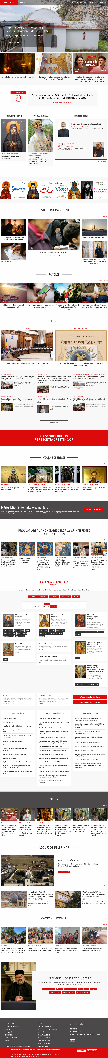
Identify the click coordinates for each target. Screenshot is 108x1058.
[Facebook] (88, 2)
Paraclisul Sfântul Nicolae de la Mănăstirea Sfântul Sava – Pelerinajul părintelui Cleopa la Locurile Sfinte (40, 895)
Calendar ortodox (54, 582)
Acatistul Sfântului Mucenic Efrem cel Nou (88, 743)
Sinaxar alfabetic (44, 1035)
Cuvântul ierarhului (40, 116)
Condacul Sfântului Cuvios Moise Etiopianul (52, 750)
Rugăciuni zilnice (18, 713)
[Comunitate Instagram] (101, 2)
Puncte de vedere (81, 116)
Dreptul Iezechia (21, 644)
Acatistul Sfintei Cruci (9, 758)
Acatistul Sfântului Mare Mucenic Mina (87, 760)
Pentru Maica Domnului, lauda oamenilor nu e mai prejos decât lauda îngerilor (94, 261)
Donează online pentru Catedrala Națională (85, 1034)
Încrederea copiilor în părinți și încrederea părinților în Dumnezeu (67, 307)
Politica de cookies (76, 1032)
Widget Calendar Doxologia (90, 697)
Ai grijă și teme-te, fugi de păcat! (93, 237)
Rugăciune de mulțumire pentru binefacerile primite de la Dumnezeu (17, 766)
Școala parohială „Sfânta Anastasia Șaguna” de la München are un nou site (89, 377)
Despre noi (73, 1029)
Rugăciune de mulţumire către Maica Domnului (17, 762)
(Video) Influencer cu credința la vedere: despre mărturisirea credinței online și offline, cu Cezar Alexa (90, 79)
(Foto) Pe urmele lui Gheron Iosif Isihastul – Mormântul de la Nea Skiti (27, 29)
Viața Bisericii (54, 457)
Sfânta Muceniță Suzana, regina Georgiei (93, 617)
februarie (28, 590)
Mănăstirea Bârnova (68, 860)
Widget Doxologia (44, 1043)
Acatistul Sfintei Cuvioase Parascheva (14, 754)
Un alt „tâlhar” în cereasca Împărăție (18, 77)
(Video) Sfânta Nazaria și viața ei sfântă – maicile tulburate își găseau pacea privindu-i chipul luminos (99, 565)
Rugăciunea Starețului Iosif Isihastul (50, 718)
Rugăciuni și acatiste (90, 713)
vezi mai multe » (102, 161)
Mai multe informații (32, 1056)
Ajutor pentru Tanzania (35, 945)
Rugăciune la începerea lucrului (13, 741)
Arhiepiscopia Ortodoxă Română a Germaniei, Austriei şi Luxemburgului (89, 374)
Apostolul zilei (8, 695)
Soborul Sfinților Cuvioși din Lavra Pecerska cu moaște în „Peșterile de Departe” (95, 668)
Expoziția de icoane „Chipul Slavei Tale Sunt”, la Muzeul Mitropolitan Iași (81, 364)
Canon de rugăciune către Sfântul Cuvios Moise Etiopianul (53, 732)
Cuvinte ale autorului (48, 989)
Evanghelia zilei (45, 695)
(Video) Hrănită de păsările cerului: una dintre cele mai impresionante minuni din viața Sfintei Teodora (63, 830)
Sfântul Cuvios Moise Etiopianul (58, 616)
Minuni (27, 630)
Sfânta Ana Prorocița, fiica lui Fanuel (95, 643)
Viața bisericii (10, 1024)
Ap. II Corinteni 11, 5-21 (8, 703)
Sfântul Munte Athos (8, 636)
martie (34, 590)
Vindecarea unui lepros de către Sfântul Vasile (93, 489)
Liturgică (8, 1032)
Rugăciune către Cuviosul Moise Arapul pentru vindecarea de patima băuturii (53, 776)
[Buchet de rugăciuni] (83, 2)
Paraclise (54, 597)
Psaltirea (5, 745)
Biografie (59, 989)
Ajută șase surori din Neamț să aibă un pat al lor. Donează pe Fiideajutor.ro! (66, 950)
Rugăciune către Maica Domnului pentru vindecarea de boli (87, 732)
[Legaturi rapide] (106, 2)
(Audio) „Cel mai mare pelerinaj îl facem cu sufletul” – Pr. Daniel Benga (81, 564)
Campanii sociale (54, 918)
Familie (54, 274)
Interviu (3, 823)
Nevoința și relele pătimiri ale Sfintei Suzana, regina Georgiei (54, 78)
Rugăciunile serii (8, 722)
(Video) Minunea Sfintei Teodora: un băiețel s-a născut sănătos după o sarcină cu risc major (44, 829)
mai (43, 590)
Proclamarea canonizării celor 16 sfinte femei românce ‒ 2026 (54, 532)
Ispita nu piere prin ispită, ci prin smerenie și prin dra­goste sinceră (94, 306)
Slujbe (76, 597)
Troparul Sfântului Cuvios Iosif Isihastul (51, 747)
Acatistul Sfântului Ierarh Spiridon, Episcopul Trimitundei (89, 738)
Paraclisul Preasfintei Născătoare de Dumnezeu (17, 726)
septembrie (62, 590)
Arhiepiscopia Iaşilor (80, 328)
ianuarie (21, 590)
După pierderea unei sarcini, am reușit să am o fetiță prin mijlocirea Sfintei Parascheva (40, 489)
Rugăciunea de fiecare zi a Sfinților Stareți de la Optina (17, 772)
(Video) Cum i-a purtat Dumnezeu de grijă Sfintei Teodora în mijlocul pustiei (81, 828)
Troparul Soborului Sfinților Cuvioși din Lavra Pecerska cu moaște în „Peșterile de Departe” (53, 742)
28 (18, 97)
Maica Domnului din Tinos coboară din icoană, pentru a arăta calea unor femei (67, 489)
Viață (22, 630)
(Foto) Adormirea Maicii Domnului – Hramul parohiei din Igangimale (40, 949)
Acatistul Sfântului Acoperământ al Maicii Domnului (15, 749)
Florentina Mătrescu (7, 557)
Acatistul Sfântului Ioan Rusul (84, 750)
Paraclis (11, 630)
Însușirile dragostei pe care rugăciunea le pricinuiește (14, 238)
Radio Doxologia (43, 1046)
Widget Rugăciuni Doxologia (90, 702)
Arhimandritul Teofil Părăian (63, 102)
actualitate (4, 945)
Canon (46, 630)
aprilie (39, 590)
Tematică (41, 1032)
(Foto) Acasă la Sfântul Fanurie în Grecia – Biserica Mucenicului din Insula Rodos (93, 895)
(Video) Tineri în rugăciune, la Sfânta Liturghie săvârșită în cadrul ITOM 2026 (17, 377)
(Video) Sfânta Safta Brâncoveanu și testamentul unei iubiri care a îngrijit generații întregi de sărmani (44, 565)
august (55, 590)
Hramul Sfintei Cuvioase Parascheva (17, 1046)
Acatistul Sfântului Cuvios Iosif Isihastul (51, 762)
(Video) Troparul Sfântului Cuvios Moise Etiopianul (51, 782)
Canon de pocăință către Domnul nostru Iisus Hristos (17, 731)
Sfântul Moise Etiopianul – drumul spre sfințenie (13, 489)
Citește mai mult (14, 42)
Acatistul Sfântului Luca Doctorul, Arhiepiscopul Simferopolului (90, 755)
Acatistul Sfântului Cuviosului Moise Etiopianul (53, 758)
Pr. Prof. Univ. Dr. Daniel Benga (79, 558)
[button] (23, 2)
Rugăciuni (65, 597)
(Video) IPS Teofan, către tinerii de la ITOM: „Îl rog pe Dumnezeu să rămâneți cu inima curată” (39, 161)
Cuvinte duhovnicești (54, 210)
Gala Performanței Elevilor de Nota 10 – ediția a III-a (27, 363)
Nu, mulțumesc (91, 1050)
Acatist (5, 630)
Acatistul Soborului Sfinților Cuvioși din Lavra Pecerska (53, 766)
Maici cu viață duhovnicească (48, 1029)
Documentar (5, 485)
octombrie (70, 590)
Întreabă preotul (11, 1038)
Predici (81, 989)
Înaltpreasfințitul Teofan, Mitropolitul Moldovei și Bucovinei (39, 154)
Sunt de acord (81, 1050)
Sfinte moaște (12, 633)
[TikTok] (95, 2)
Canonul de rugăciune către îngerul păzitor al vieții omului (17, 736)
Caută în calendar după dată (30, 607)
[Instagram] (93, 2)
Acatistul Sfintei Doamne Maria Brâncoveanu (25, 560)
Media (54, 799)
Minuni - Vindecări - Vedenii (36, 485)
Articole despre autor (83, 992)
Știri (54, 321)
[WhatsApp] (98, 2)
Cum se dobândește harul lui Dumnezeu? (12, 157)
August (18, 101)
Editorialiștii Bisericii (13, 116)
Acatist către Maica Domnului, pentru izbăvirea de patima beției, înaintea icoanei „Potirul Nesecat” (89, 726)
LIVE (74, 2)
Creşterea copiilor (34, 302)
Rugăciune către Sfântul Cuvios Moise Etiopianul (54, 771)
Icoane (5, 633)
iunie (47, 590)
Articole (88, 509)
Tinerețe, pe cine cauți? (66, 144)
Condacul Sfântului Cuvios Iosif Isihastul (51, 754)
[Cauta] (85, 2)
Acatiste (32, 597)
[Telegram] (103, 2)
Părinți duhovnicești (45, 1027)
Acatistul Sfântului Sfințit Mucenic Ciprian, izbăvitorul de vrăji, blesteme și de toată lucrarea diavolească (90, 765)
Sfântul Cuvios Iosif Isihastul (10, 154)
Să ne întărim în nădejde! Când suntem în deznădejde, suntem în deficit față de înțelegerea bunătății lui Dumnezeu (62, 96)
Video (16, 636)
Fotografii (22, 636)
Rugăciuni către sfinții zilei (54, 713)
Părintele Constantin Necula (65, 146)
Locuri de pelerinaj (22, 633)
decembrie (85, 590)
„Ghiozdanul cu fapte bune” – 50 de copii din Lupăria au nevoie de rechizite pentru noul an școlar (13, 950)
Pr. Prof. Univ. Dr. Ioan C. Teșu (79, 126)
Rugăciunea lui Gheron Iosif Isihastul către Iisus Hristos (54, 723)
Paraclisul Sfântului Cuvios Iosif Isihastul (51, 728)
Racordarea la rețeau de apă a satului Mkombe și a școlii (92, 949)
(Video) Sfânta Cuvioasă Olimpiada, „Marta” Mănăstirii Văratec (62, 563)
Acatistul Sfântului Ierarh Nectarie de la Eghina (89, 746)
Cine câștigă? (6, 261)
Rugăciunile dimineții (9, 718)
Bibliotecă (8, 1035)
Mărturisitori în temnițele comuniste (24, 507)
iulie (50, 590)
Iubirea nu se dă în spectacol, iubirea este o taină (13, 306)
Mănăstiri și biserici (45, 1038)
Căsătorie (5, 302)
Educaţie (27, 328)
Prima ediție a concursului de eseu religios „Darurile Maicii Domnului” (16, 400)
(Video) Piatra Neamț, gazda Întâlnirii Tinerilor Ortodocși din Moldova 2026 (89, 400)
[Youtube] (90, 2)
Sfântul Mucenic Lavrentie (48, 657)
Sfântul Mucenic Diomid (47, 644)
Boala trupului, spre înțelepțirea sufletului (86, 124)
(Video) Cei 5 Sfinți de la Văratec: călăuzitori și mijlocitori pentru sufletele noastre (9, 563)
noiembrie (77, 590)
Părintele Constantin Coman (69, 978)
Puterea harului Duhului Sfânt (54, 252)
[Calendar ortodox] (78, 2)
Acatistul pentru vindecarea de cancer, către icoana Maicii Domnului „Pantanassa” (88, 719)
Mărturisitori (98, 509)
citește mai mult (64, 872)
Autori (40, 1024)
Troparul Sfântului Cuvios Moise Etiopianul (52, 737)
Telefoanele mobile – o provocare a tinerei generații (40, 306)
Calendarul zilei (18, 93)
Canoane (43, 597)
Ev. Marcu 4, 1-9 (42, 703)
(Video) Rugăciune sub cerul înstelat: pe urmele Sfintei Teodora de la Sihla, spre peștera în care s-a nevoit (99, 830)
